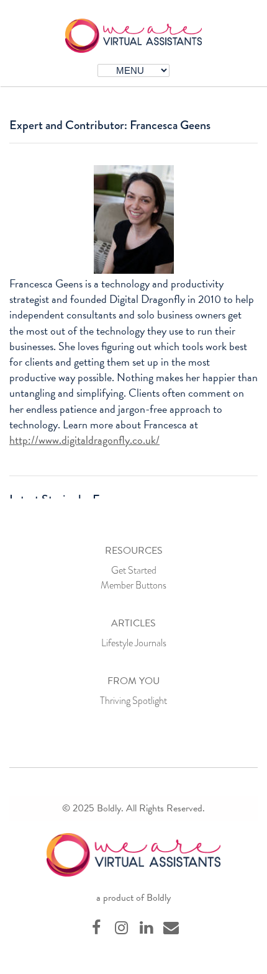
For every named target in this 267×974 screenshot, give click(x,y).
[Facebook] (96, 929)
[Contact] (170, 929)
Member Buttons (133, 585)
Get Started (133, 570)
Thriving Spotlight (133, 700)
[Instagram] (121, 929)
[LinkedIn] (146, 929)
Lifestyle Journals (133, 643)
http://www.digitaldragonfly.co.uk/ (84, 439)
